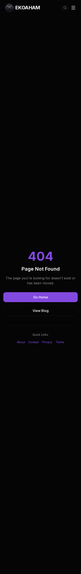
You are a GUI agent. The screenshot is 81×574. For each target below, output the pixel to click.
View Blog (41, 311)
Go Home (40, 297)
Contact (33, 342)
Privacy (47, 342)
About (21, 342)
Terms (60, 342)
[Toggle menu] (73, 7)
